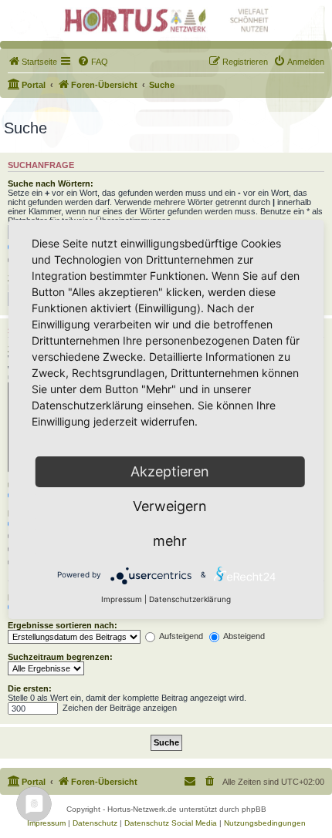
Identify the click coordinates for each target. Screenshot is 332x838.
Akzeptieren (169, 471)
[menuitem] (32, 61)
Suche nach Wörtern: (50, 183)
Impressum (121, 599)
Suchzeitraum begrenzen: (60, 656)
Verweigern (170, 506)
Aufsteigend (180, 636)
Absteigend (243, 636)
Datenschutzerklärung (190, 599)
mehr (170, 541)
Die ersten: (30, 688)
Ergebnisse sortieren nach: (62, 625)
